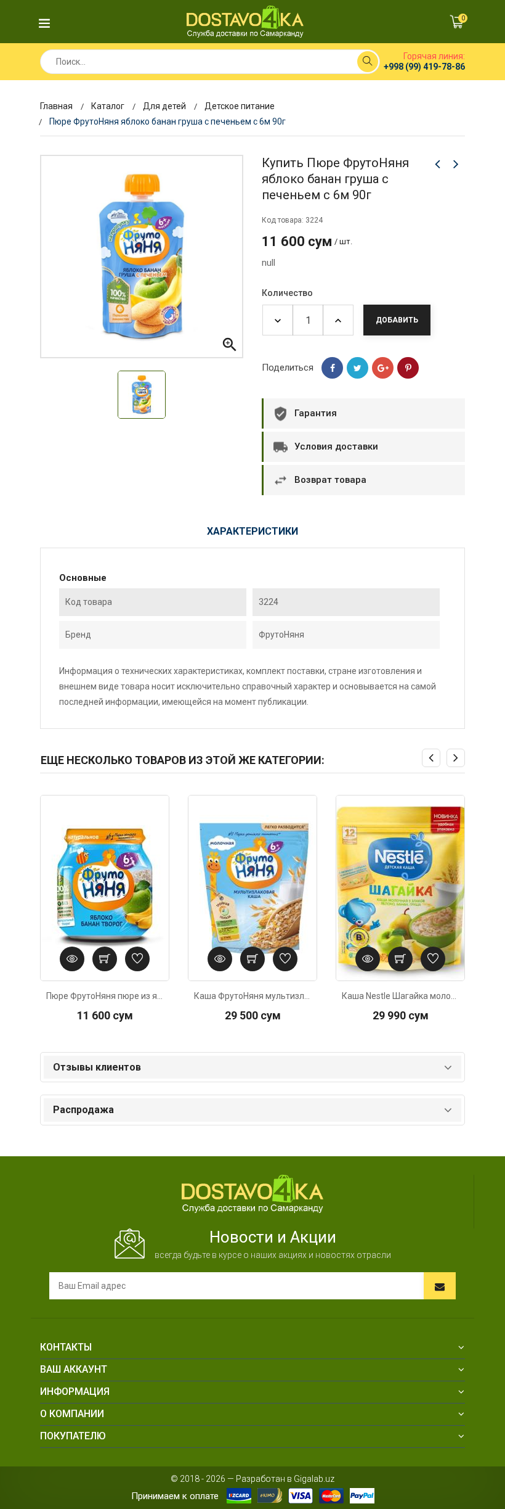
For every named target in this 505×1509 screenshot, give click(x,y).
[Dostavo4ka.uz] (252, 1193)
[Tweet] (357, 368)
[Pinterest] (408, 368)
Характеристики (252, 531)
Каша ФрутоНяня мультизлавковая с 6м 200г (252, 996)
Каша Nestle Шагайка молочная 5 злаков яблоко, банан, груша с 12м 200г (400, 996)
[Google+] (383, 368)
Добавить (397, 320)
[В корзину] (104, 959)
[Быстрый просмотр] (72, 959)
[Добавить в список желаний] (137, 959)
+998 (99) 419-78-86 (424, 67)
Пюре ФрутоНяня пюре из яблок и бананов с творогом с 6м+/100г (104, 996)
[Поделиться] (332, 368)
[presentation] (431, 758)
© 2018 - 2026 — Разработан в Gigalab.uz (252, 1479)
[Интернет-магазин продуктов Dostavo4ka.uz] (245, 21)
